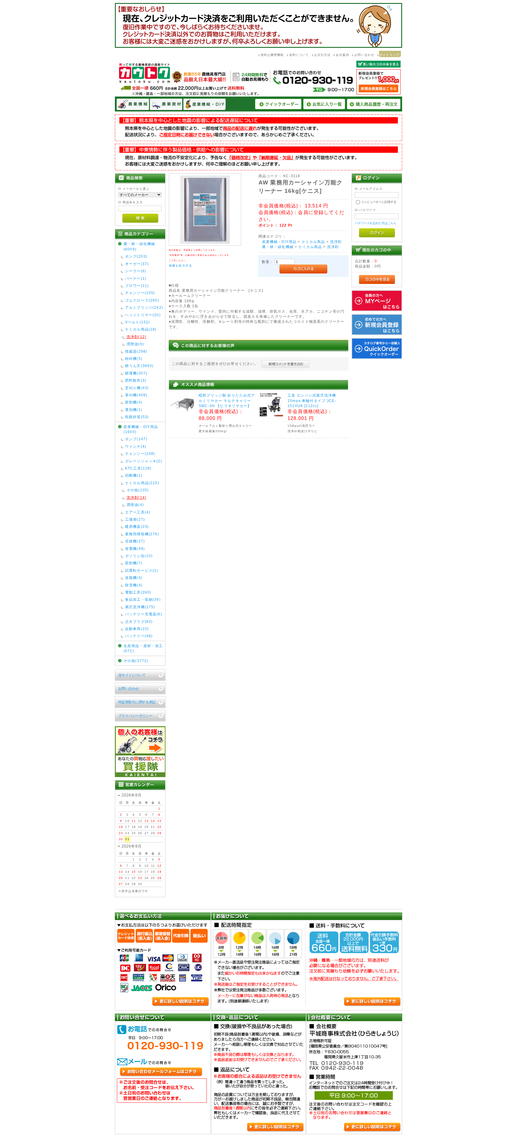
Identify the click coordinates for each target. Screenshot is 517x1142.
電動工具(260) (138, 592)
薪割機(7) (133, 563)
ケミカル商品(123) (142, 483)
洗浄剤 (336, 242)
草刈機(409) (136, 395)
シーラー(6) (135, 271)
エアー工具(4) (137, 512)
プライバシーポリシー (135, 716)
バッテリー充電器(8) (143, 614)
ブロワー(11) (137, 286)
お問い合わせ (364, 54)
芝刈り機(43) (137, 388)
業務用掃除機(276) (142, 534)
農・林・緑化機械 (278, 247)
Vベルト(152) (137, 322)
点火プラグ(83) (139, 621)
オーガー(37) (137, 264)
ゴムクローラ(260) (142, 300)
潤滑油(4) (135, 505)
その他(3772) (136, 661)
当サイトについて (131, 675)
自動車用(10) (137, 629)
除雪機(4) (133, 585)
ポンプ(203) (136, 256)
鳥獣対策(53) (137, 417)
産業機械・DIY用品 (279, 242)
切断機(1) (133, 475)
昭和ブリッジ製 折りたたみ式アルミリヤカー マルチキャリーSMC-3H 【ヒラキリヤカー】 (227, 400)
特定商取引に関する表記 (137, 702)
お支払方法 (322, 54)
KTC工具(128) (138, 468)
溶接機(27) (135, 541)
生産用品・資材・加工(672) (143, 648)
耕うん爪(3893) (139, 366)
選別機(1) (133, 410)
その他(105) (138, 490)
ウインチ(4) (135, 446)
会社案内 (342, 54)
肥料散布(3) (135, 380)
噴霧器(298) (136, 351)
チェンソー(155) (140, 293)
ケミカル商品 (313, 242)
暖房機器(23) (137, 526)
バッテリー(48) (139, 636)
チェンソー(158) (140, 453)
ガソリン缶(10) (139, 556)
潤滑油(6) (135, 344)
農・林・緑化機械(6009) (139, 246)
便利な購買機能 (272, 54)
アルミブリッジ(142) (144, 307)
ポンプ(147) (136, 439)
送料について (299, 54)
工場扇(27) (135, 519)
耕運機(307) (136, 373)
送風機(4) (133, 578)
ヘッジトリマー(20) (143, 315)
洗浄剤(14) (136, 497)
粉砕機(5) (133, 358)
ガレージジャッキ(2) (143, 461)
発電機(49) (135, 549)
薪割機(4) (133, 402)
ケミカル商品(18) (141, 329)
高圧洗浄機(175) (140, 607)
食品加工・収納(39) (143, 599)
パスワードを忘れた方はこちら (375, 223)
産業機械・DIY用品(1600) (141, 429)
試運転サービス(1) (141, 570)
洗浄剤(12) (136, 337)
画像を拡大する (180, 265)
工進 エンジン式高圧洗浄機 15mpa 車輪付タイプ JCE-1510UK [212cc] (312, 400)
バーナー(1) (135, 278)
